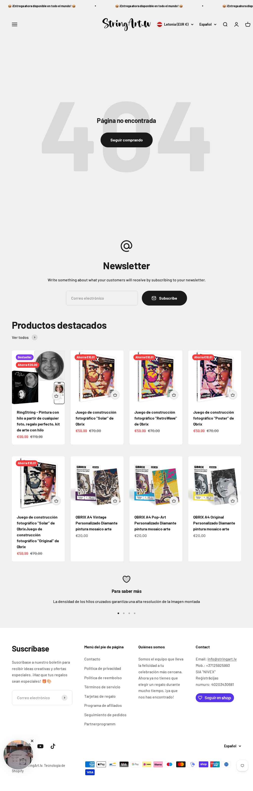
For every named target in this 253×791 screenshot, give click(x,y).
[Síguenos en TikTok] (53, 746)
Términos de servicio (102, 686)
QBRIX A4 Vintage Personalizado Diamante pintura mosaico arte (97, 523)
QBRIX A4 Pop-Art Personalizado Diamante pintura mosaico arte (155, 523)
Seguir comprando (126, 139)
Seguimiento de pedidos (105, 714)
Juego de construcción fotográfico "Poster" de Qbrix (213, 418)
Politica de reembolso (103, 677)
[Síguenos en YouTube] (40, 746)
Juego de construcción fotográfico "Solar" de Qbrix (96, 418)
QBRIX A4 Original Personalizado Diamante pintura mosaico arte (214, 523)
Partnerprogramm (99, 723)
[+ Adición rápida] (56, 395)
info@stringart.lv (222, 658)
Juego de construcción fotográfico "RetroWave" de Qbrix (155, 418)
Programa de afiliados (103, 705)
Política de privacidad (102, 668)
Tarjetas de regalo (100, 696)
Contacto (92, 658)
